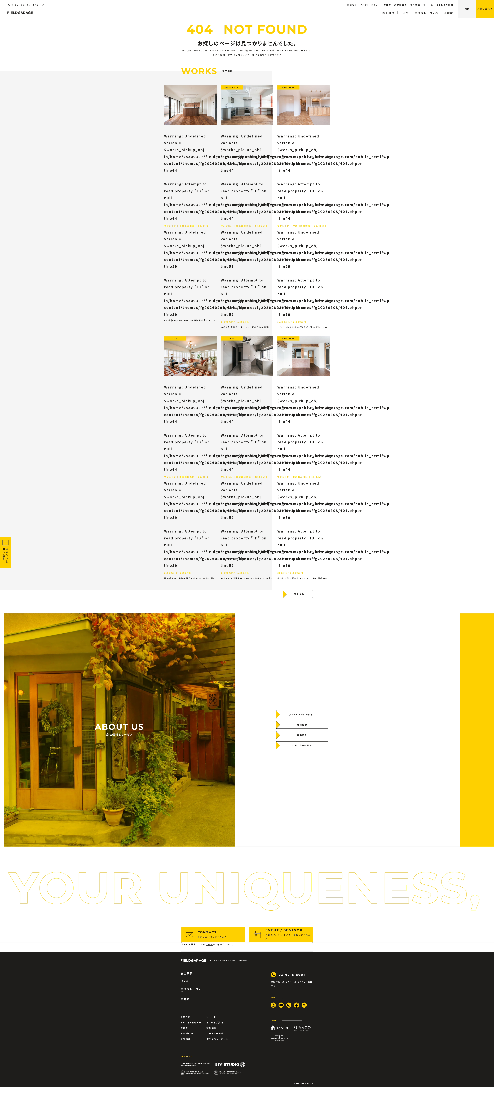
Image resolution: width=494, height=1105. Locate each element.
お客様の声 (400, 5)
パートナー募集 (215, 1033)
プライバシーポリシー (218, 1039)
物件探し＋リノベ (426, 12)
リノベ (404, 12)
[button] (485, 9)
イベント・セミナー (370, 5)
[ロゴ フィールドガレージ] (20, 12)
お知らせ (352, 5)
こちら (209, 944)
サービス (428, 5)
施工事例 (388, 12)
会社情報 (415, 5)
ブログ (387, 5)
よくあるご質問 (444, 5)
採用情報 (211, 1028)
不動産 (448, 12)
